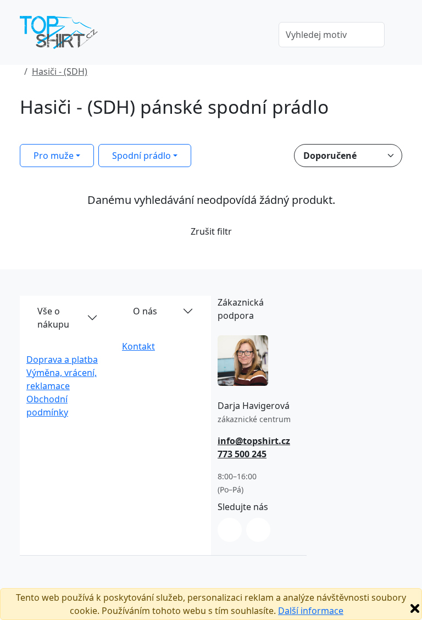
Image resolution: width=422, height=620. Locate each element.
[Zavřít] (414, 608)
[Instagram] (229, 530)
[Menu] (254, 36)
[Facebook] (258, 530)
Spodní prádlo (141, 156)
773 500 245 (242, 454)
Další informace (310, 611)
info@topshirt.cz (254, 441)
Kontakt (138, 346)
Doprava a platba (62, 359)
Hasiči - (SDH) (59, 71)
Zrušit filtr (211, 231)
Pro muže (54, 156)
